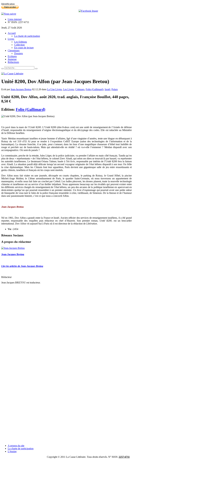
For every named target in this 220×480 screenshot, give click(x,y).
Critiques (79, 89)
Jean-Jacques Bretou (21, 89)
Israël (107, 89)
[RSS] (8, 13)
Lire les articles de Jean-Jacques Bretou (22, 266)
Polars (114, 89)
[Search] (2, 68)
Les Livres (68, 89)
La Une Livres (54, 89)
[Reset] (36, 68)
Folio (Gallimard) (94, 89)
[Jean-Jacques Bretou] (13, 248)
